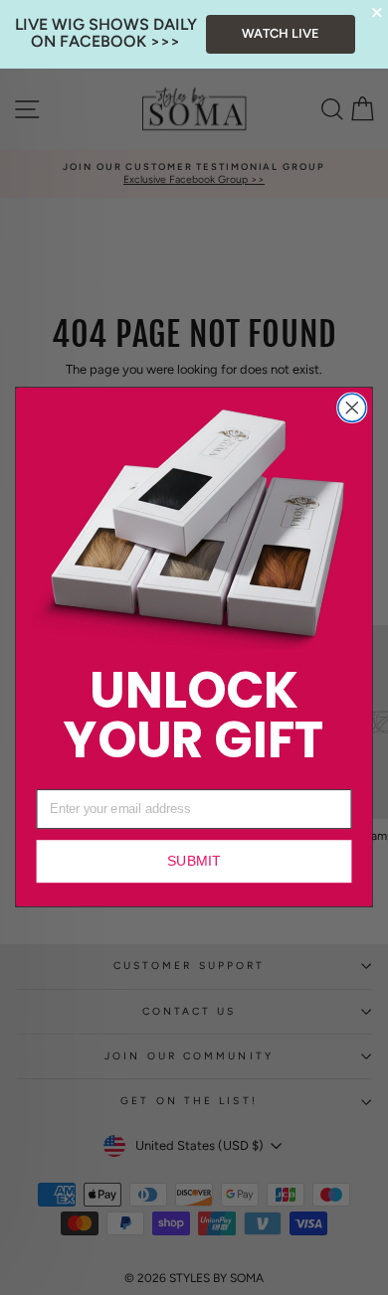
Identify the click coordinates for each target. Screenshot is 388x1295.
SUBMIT (194, 862)
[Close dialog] (352, 408)
